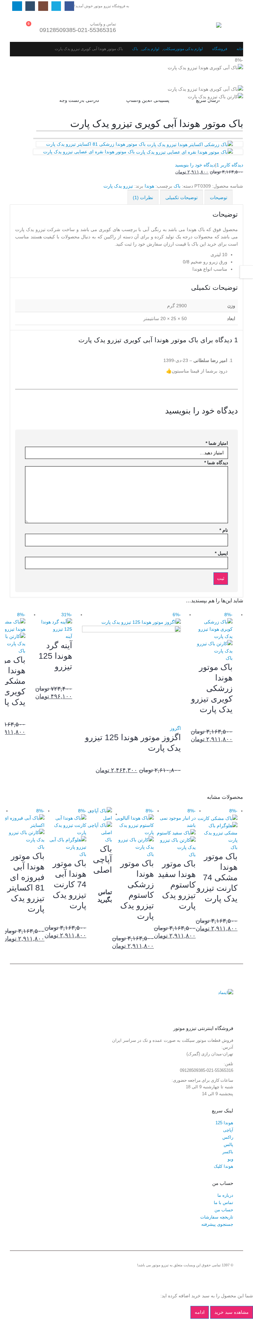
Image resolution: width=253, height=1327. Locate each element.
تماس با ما (223, 1202)
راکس (227, 1137)
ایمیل (221, 553)
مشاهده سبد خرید (231, 1312)
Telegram (179, 1276)
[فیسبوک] (69, 6)
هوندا (149, 186)
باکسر (227, 1152)
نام (223, 530)
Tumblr (191, 1276)
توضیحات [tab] (218, 197)
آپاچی (228, 1130)
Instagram (203, 1276)
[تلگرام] (17, 6)
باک (177, 186)
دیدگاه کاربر (229, 164)
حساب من (223, 1210)
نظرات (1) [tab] (143, 197)
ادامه (200, 1312)
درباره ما (225, 1195)
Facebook (228, 1276)
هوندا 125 (224, 1123)
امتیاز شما (217, 443)
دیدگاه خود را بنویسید (195, 164)
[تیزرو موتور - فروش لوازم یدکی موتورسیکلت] (203, 26)
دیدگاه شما (216, 462)
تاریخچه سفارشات (216, 1217)
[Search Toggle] (152, 27)
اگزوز (175, 728)
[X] (56, 6)
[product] (99, 821)
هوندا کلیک (223, 1166)
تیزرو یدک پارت (118, 186)
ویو (230, 1159)
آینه (69, 636)
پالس (228, 1144)
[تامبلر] (30, 6)
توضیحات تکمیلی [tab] (181, 197)
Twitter (215, 1276)
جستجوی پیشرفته (217, 1224)
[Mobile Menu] (227, 27)
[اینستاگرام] (43, 6)
